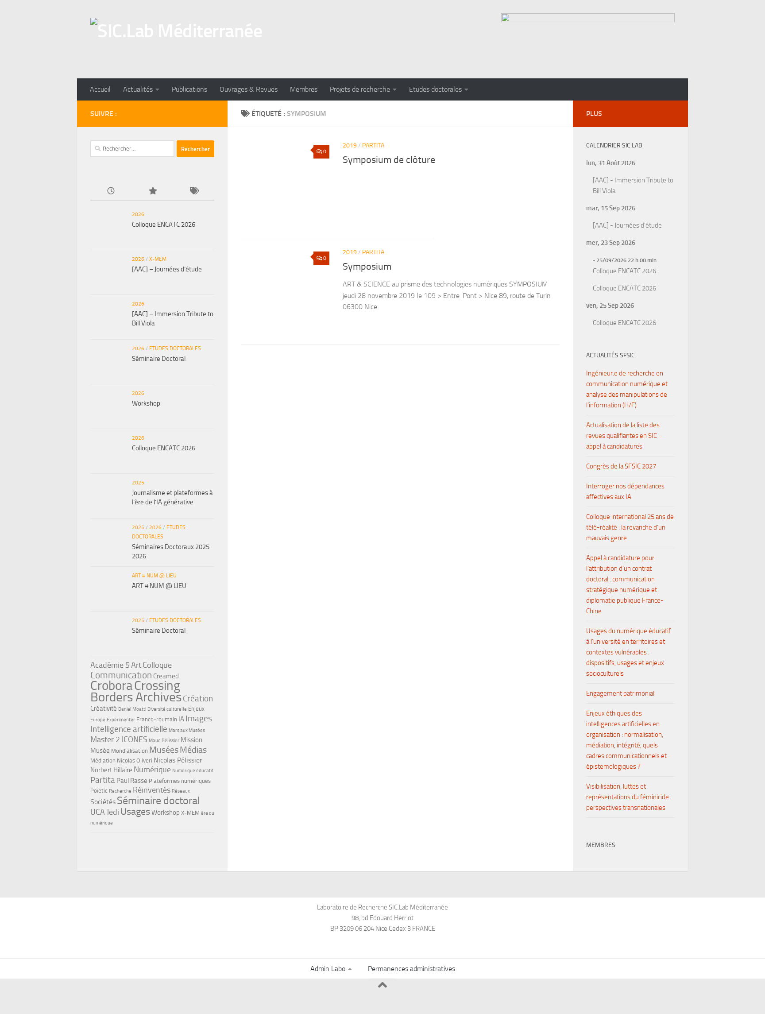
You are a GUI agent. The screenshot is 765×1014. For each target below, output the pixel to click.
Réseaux (181, 791)
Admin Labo (327, 968)
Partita (373, 145)
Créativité (103, 708)
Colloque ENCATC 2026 (163, 224)
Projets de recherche (360, 89)
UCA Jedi (104, 812)
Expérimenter (121, 720)
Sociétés (103, 801)
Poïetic (99, 790)
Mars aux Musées (187, 730)
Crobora (111, 685)
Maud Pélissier (164, 740)
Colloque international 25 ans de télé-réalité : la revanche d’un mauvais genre (630, 527)
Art (136, 665)
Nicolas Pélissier (178, 760)
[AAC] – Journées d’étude (167, 269)
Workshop (146, 403)
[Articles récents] (110, 191)
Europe (97, 720)
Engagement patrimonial (620, 693)
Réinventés (151, 790)
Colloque (157, 665)
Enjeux (196, 708)
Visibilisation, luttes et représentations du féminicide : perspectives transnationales (629, 797)
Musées (163, 749)
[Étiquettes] (193, 191)
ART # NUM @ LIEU (154, 576)
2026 (138, 214)
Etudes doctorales (435, 89)
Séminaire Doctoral (158, 359)
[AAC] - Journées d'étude (627, 225)
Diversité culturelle (167, 709)
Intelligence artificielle (128, 729)
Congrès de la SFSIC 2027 (621, 466)
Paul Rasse (131, 781)
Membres (303, 89)
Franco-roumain (156, 719)
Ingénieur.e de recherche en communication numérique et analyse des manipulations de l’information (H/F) (627, 389)
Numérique (152, 769)
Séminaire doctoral (158, 800)
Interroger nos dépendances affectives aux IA (625, 491)
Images (198, 718)
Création (198, 698)
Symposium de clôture (389, 160)
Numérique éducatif (192, 771)
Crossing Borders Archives (136, 691)
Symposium (367, 266)
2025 (138, 483)
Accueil (100, 89)
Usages (135, 811)
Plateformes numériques (180, 781)
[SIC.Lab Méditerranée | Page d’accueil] (176, 39)
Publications (189, 89)
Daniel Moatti (132, 709)
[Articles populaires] (152, 191)
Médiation (103, 760)
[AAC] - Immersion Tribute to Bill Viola (633, 185)
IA (181, 719)
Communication (121, 675)
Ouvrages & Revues (249, 89)
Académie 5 (110, 665)
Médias (193, 749)
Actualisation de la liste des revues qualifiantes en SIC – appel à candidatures (624, 435)
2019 (350, 145)
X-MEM (157, 259)
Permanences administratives (411, 968)
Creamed (166, 676)
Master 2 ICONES (118, 739)
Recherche (120, 791)
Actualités (138, 89)
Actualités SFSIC (610, 355)
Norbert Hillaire (111, 770)
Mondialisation (129, 750)
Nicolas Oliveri (134, 760)
